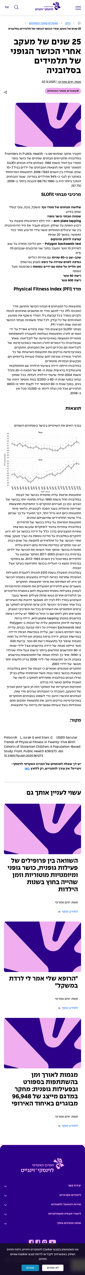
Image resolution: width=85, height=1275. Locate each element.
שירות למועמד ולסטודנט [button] (66, 1204)
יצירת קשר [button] (74, 1185)
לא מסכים (53, 1267)
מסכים (30, 1267)
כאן (27, 768)
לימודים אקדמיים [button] (70, 1195)
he (7, 7)
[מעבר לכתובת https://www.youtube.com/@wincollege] (52, 1242)
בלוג (67, 23)
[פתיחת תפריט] (78, 8)
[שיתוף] (6, 92)
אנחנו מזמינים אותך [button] (69, 1223)
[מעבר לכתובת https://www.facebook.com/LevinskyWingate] (37, 1242)
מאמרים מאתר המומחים (43, 23)
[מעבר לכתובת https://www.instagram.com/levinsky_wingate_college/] (44, 1242)
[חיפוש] (16, 7)
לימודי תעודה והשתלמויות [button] (64, 1213)
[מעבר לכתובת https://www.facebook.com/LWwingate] (31, 1242)
